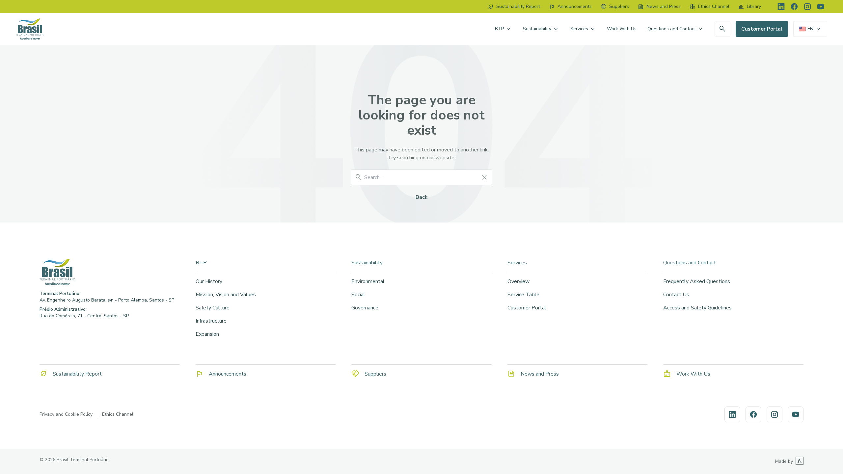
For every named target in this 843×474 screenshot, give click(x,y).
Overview (518, 281)
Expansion (207, 334)
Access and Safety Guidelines (697, 307)
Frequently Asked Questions (696, 281)
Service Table (523, 294)
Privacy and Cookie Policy (66, 414)
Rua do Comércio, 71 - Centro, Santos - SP (84, 316)
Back (421, 197)
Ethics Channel (117, 414)
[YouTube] (820, 6)
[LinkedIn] (781, 6)
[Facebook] (794, 6)
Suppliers (375, 374)
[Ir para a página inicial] (30, 29)
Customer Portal (761, 29)
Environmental (368, 281)
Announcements (227, 374)
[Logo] (110, 272)
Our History (209, 281)
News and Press (540, 374)
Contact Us (676, 294)
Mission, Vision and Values (226, 294)
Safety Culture (213, 307)
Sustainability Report (77, 374)
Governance (364, 307)
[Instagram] (807, 6)
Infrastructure (211, 321)
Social (358, 294)
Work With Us (622, 29)
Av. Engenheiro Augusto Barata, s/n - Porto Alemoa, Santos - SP (107, 300)
